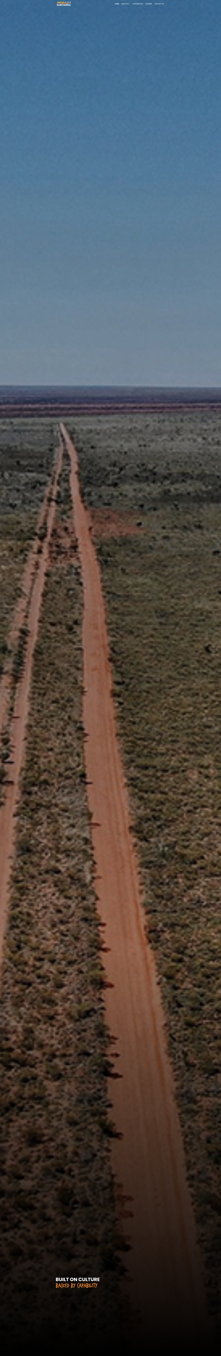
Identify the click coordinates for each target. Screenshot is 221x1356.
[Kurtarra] (65, 4)
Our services (138, 4)
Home (117, 4)
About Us (125, 4)
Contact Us (159, 4)
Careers (148, 4)
